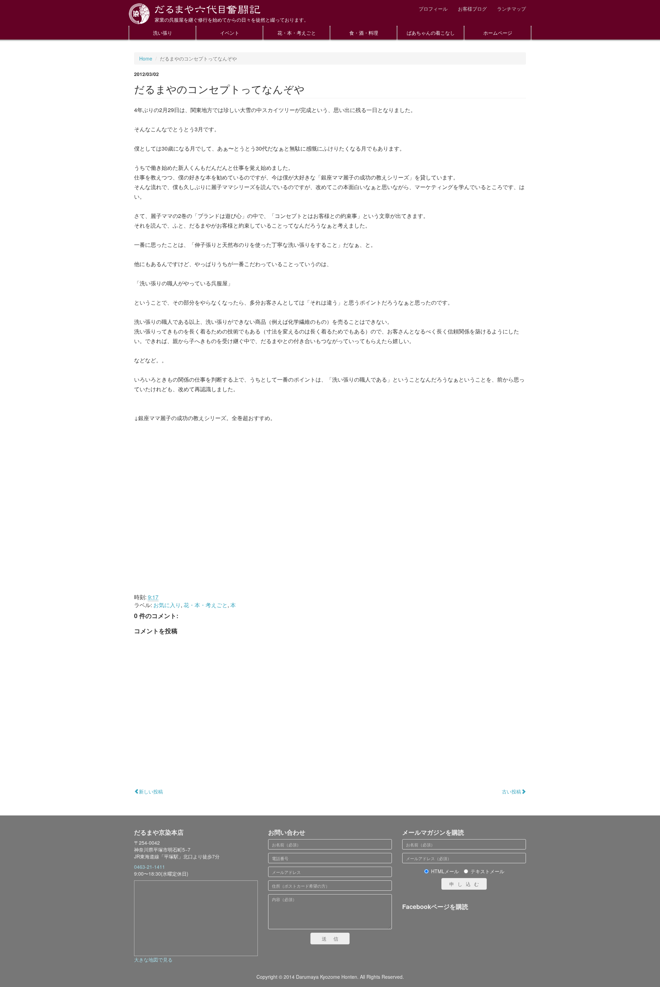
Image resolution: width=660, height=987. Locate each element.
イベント (229, 32)
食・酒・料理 (363, 32)
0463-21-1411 (149, 866)
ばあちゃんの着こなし (431, 32)
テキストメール (487, 871)
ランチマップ (511, 8)
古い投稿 (511, 791)
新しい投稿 (151, 791)
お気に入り (167, 605)
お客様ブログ (472, 8)
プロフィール (433, 8)
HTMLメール (445, 871)
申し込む (465, 883)
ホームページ (497, 32)
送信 (333, 938)
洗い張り (162, 32)
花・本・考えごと (296, 32)
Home (145, 58)
